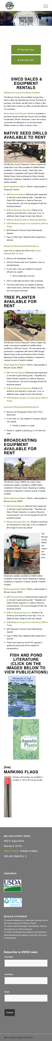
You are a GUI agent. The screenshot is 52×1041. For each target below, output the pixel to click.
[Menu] (44, 5)
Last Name (9, 974)
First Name (9, 957)
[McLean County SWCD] (21, 5)
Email (7, 992)
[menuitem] (44, 5)
